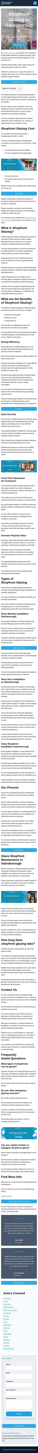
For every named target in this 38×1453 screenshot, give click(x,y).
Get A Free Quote (19, 1282)
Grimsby (6, 1316)
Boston (5, 1331)
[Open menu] (35, 3)
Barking (9, 1196)
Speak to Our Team (19, 648)
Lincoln (5, 1301)
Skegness (6, 1340)
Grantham (6, 1328)
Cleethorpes (7, 1325)
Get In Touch (19, 1426)
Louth (5, 1322)
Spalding (6, 1343)
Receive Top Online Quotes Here (19, 1201)
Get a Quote (18, 45)
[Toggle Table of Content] (19, 88)
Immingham (7, 1313)
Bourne (5, 1337)
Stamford (6, 1346)
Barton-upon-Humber (10, 1310)
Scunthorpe (7, 1298)
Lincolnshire (7, 1304)
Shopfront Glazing (9, 53)
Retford (3, 1196)
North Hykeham (8, 1307)
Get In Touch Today (19, 82)
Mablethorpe (7, 1334)
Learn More (19, 409)
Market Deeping (8, 1348)
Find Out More (19, 850)
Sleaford (6, 1319)
